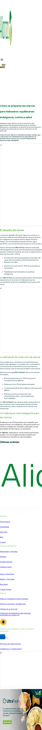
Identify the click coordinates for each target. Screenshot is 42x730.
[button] (1, 59)
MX (3, 64)
